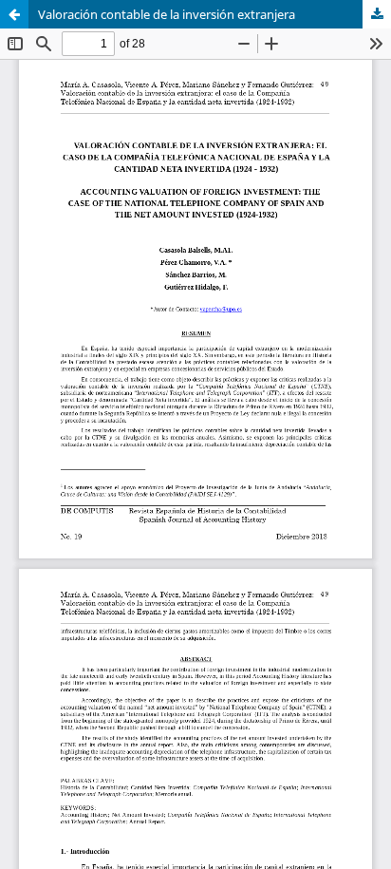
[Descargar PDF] (377, 14)
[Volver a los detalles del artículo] (14, 14)
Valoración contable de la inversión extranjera (166, 14)
